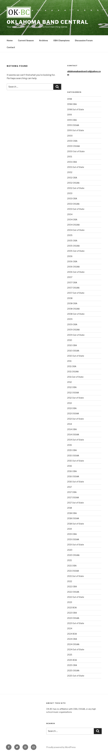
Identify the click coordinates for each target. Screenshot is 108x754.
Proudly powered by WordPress (61, 747)
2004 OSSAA (73, 225)
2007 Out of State (75, 293)
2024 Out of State (75, 649)
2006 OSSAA (73, 266)
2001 (69, 156)
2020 (69, 550)
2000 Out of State (76, 151)
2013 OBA (71, 408)
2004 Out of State (76, 230)
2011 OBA (71, 366)
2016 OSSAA (73, 476)
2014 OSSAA (73, 434)
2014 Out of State (75, 439)
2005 (69, 235)
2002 (69, 172)
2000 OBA (72, 141)
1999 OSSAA (73, 125)
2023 (69, 602)
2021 (69, 560)
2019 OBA (72, 534)
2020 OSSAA (73, 555)
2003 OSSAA (73, 204)
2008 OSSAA (73, 309)
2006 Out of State (76, 272)
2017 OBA (71, 492)
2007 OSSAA (73, 287)
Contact (11, 47)
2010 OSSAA (73, 350)
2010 (69, 340)
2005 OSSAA (73, 246)
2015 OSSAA (73, 455)
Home (10, 40)
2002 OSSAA (73, 183)
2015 (69, 445)
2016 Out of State (75, 481)
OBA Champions (61, 40)
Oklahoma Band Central (47, 22)
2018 (69, 508)
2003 (69, 193)
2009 (69, 319)
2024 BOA (72, 634)
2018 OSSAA (73, 518)
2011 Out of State (75, 377)
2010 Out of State (75, 356)
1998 (69, 99)
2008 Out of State (76, 314)
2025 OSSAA (73, 670)
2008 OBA (72, 303)
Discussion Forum (84, 40)
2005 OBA (72, 240)
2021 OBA (71, 565)
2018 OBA (72, 513)
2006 (69, 256)
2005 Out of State (76, 251)
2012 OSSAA (73, 392)
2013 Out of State (75, 419)
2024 (69, 628)
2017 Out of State (75, 502)
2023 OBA (72, 613)
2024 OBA (72, 639)
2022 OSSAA (73, 592)
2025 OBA (72, 665)
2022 (69, 581)
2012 (69, 382)
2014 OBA (72, 429)
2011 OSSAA (73, 371)
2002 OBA (72, 177)
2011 (69, 361)
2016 (69, 466)
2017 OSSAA (73, 497)
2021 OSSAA (73, 571)
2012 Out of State (75, 398)
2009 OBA (72, 324)
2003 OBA (72, 198)
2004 (69, 214)
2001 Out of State (75, 167)
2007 (69, 277)
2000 (70, 135)
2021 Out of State (75, 576)
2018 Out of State (75, 523)
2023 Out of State (75, 623)
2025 (69, 654)
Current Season (26, 40)
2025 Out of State (75, 675)
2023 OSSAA (73, 618)
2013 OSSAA (73, 413)
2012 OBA (71, 387)
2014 (69, 424)
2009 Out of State (76, 335)
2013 (69, 403)
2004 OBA (72, 219)
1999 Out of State (75, 130)
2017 (69, 487)
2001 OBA (72, 162)
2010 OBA (72, 345)
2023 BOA (72, 607)
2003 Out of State (75, 209)
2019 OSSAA (73, 539)
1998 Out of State (75, 109)
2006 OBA (72, 261)
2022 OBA (72, 586)
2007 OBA (72, 282)
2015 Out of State (75, 461)
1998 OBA (72, 104)
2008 (69, 298)
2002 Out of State (75, 188)
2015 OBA (72, 450)
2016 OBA (72, 471)
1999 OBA (72, 120)
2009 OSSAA (73, 329)
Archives (43, 40)
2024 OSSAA (73, 644)
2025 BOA (72, 660)
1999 (69, 114)
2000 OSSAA (73, 146)
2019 (69, 529)
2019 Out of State (75, 544)
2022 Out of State (75, 597)
